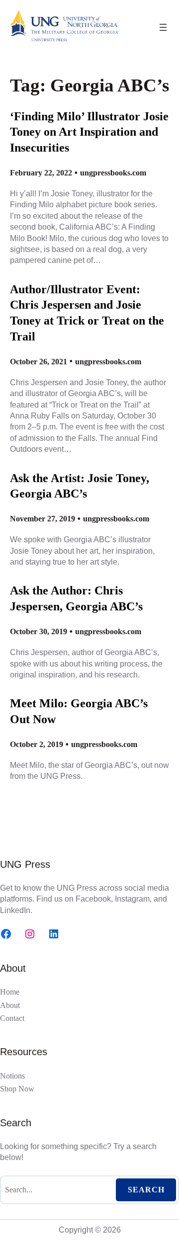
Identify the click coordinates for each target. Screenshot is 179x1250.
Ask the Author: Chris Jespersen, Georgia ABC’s (76, 598)
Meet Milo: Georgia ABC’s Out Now (79, 711)
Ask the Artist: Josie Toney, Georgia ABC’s (79, 485)
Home (9, 992)
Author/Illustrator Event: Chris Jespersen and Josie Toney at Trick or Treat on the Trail (87, 312)
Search (146, 1189)
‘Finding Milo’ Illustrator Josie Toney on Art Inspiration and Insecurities (89, 131)
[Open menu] (163, 27)
